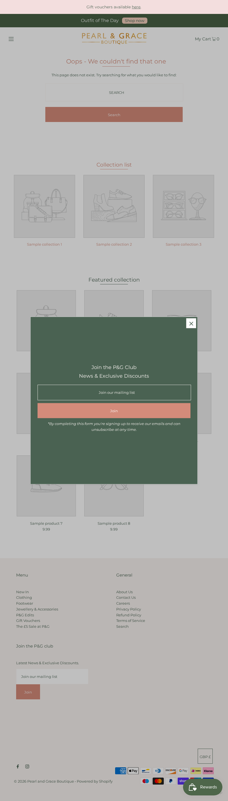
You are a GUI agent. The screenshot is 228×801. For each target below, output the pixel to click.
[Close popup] (191, 323)
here (136, 6)
